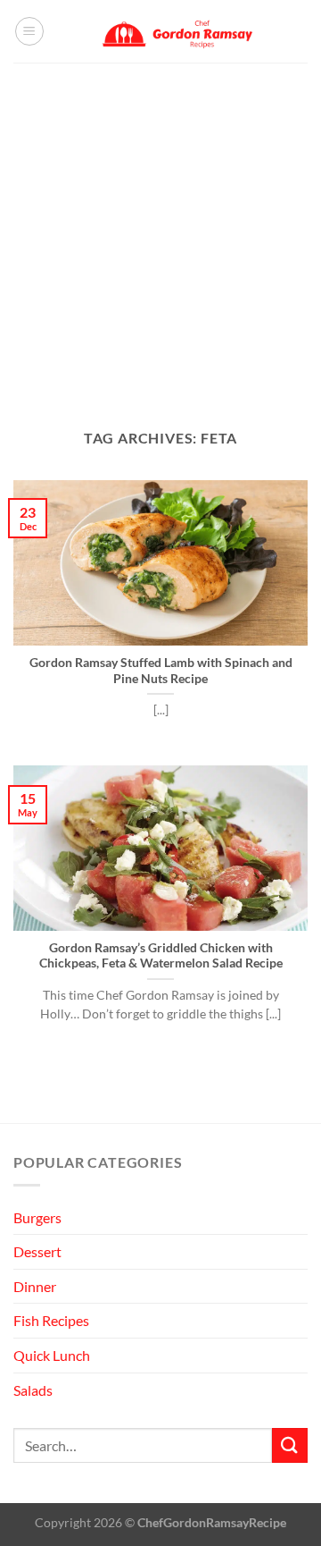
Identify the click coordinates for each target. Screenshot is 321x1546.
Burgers (37, 1217)
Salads (33, 1389)
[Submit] (290, 1445)
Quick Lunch (51, 1355)
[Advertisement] (160, 232)
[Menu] (29, 31)
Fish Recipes (51, 1320)
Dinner (34, 1286)
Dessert (37, 1251)
